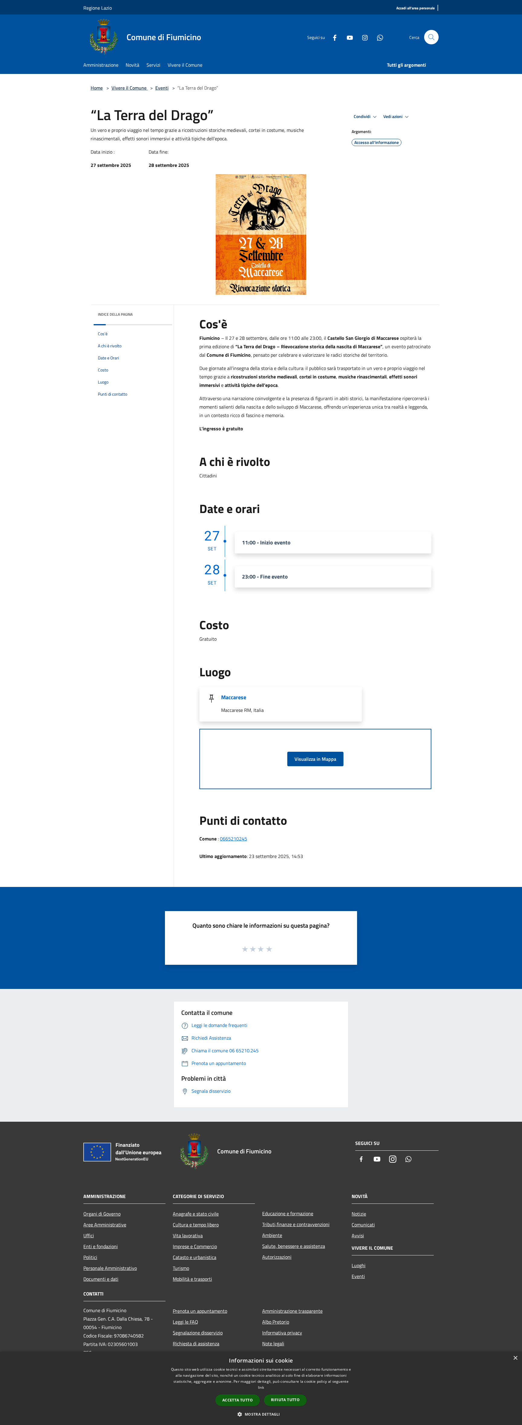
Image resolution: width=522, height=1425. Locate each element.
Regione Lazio (97, 7)
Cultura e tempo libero (196, 1224)
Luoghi (359, 1265)
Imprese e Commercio (195, 1246)
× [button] (515, 1358)
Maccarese (233, 697)
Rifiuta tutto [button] (285, 1399)
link (261, 1387)
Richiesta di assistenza (196, 1343)
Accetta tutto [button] (237, 1400)
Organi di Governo (102, 1213)
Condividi (362, 116)
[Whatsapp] (378, 37)
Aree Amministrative (104, 1224)
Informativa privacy (282, 1332)
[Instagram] (362, 37)
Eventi (162, 87)
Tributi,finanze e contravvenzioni (296, 1224)
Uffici (88, 1235)
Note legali (273, 1343)
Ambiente (272, 1235)
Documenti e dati (100, 1279)
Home (97, 87)
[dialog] (261, 1388)
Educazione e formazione (287, 1213)
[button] (261, 1414)
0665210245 (233, 838)
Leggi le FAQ (185, 1321)
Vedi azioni (393, 116)
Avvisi (358, 1235)
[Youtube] (347, 37)
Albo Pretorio (275, 1321)
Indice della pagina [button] (115, 314)
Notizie (359, 1213)
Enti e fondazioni (100, 1246)
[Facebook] (332, 37)
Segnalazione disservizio (198, 1332)
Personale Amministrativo (110, 1268)
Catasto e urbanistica (194, 1257)
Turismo (181, 1268)
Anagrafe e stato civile (196, 1213)
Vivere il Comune (129, 87)
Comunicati (363, 1224)
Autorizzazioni (277, 1257)
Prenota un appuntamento (200, 1311)
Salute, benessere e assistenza (293, 1246)
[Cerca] (431, 37)
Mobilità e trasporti (192, 1279)
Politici (90, 1257)
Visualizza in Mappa (315, 759)
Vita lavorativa (188, 1235)
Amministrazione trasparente (292, 1311)
